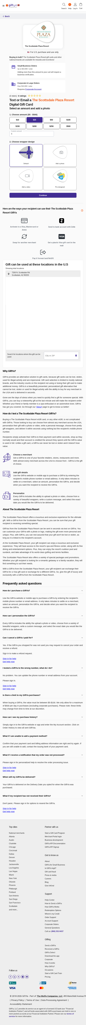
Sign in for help (9, 658)
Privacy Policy (17, 1000)
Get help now (9, 661)
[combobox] (58, 355)
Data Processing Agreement (54, 1000)
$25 (34, 120)
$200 (34, 126)
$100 (68, 120)
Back (7, 16)
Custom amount (16, 131)
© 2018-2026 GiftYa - (19, 996)
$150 (18, 126)
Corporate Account (33, 89)
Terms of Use (32, 1000)
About (39, 407)
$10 (17, 120)
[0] (80, 4)
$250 (51, 126)
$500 (68, 126)
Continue (43, 195)
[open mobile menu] (3, 6)
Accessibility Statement (21, 1004)
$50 (51, 120)
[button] (43, 274)
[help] (82, 211)
